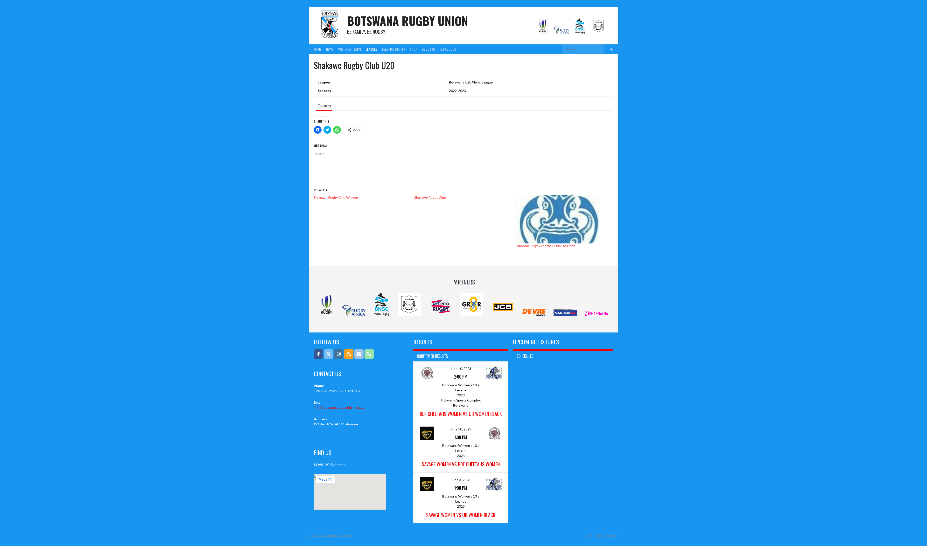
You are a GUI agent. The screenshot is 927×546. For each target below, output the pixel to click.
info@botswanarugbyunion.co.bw (339, 407)
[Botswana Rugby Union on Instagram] (338, 354)
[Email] (358, 354)
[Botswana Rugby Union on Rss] (348, 354)
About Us (428, 49)
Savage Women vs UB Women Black (460, 514)
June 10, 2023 (460, 368)
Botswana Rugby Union (407, 20)
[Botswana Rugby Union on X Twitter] (328, 354)
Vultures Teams (349, 49)
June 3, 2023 (460, 480)
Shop (413, 49)
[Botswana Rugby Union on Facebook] (318, 354)
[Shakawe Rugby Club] (464, 197)
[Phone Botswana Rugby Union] (369, 354)
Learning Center (393, 49)
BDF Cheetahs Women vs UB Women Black (461, 413)
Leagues (371, 49)
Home (317, 49)
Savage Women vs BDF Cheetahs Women (461, 464)
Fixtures (324, 105)
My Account (449, 49)
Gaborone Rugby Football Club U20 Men (545, 246)
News (329, 49)
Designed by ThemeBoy (602, 535)
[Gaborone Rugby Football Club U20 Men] (562, 219)
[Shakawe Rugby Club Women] (364, 197)
